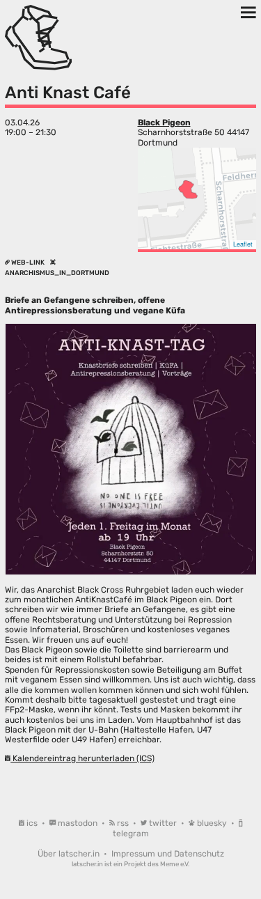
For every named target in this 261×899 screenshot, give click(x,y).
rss (123, 823)
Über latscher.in (70, 854)
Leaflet (243, 244)
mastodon (78, 823)
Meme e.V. (174, 864)
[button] (187, 189)
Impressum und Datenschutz (167, 854)
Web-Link (28, 262)
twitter (163, 823)
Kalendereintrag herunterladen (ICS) (82, 758)
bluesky (212, 823)
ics (32, 823)
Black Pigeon (164, 122)
